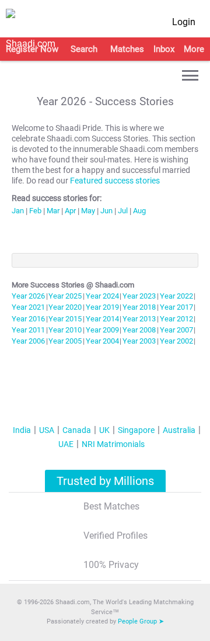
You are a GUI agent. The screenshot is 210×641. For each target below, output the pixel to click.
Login (183, 21)
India (22, 430)
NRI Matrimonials (113, 444)
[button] (190, 75)
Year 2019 (102, 307)
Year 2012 (176, 318)
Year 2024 (102, 296)
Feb (35, 210)
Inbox (163, 49)
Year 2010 (65, 329)
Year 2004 (102, 341)
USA (46, 430)
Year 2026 (28, 296)
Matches (127, 49)
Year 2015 (65, 318)
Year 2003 (139, 341)
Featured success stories (115, 181)
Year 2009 (102, 329)
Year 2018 (139, 307)
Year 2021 (28, 307)
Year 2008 (139, 329)
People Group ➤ (141, 621)
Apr (70, 210)
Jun (106, 210)
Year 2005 (65, 341)
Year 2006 (28, 341)
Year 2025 (65, 296)
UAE (66, 444)
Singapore (136, 430)
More (194, 49)
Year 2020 (65, 307)
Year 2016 (28, 318)
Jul (123, 210)
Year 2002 (176, 341)
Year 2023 (139, 296)
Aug (139, 210)
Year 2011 (28, 329)
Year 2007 (176, 329)
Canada (76, 430)
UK (104, 430)
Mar (53, 210)
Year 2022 (176, 296)
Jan (18, 210)
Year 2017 (176, 307)
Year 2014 (102, 318)
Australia (179, 430)
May (88, 210)
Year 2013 (139, 318)
